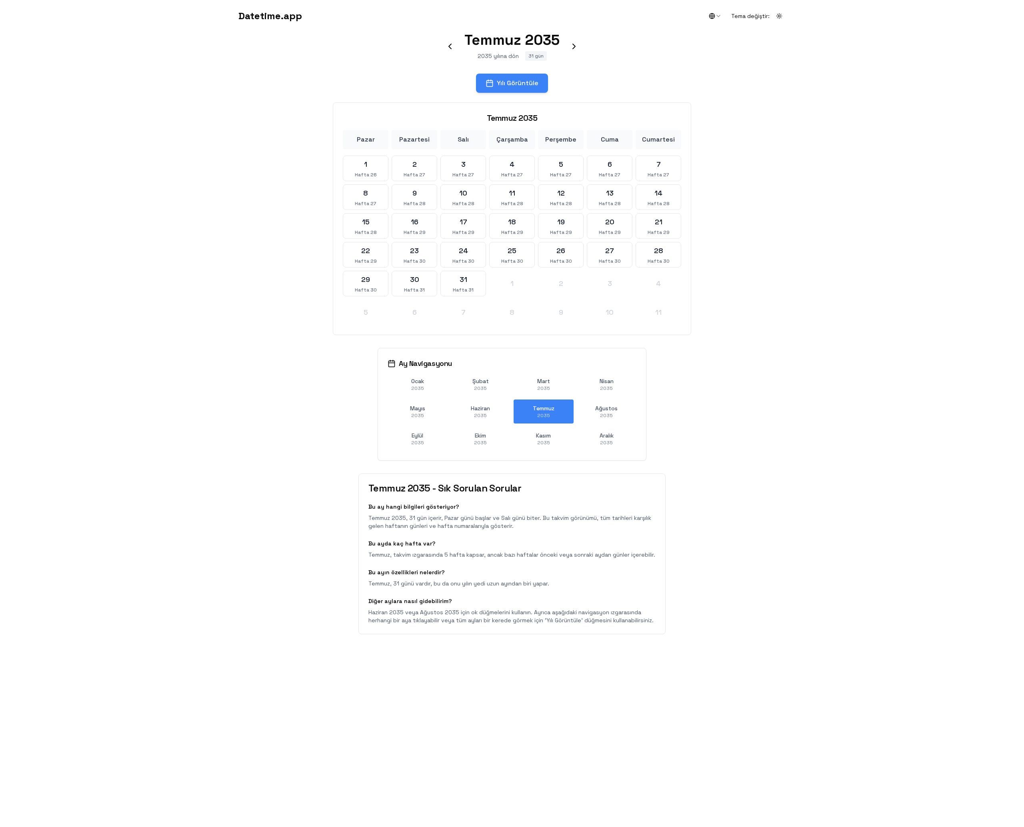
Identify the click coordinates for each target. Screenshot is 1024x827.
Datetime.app (270, 16)
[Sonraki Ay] (574, 46)
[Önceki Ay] (450, 46)
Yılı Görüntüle (517, 83)
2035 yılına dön (498, 56)
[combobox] (715, 16)
